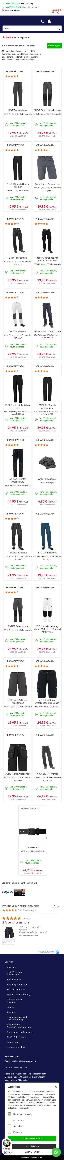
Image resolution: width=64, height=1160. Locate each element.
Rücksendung (20, 3)
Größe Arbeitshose (16, 1037)
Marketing (17, 1132)
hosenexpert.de (16, 36)
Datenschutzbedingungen (20, 1032)
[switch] (7, 1152)
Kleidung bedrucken (17, 984)
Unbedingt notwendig (22, 1114)
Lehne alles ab (32, 1146)
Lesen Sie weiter (32, 1152)
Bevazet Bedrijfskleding (17, 20)
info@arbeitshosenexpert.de (23, 1061)
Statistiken (18, 1126)
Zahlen (10, 1007)
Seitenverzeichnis (16, 1047)
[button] (54, 906)
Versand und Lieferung (18, 994)
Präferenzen (18, 1120)
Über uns (11, 967)
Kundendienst (14, 979)
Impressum (12, 1042)
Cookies (11, 1012)
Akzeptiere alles (32, 1138)
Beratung (53, 45)
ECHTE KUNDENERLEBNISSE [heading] (20, 906)
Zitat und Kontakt (16, 989)
